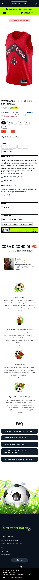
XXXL (4, 127)
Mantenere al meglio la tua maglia (11, 544)
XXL (26, 123)
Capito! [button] (30, 574)
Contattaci (4, 551)
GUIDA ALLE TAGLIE (12, 137)
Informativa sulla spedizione (9, 540)
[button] (2, 4)
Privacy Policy (5, 555)
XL (20, 123)
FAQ (2, 547)
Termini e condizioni (7, 536)
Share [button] (5, 237)
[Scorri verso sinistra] (14, 97)
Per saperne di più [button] (16, 577)
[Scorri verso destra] (25, 97)
